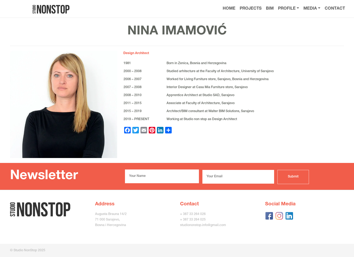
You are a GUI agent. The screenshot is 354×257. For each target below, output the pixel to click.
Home (229, 9)
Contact (335, 9)
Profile (287, 9)
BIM (270, 9)
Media (310, 9)
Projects (251, 9)
